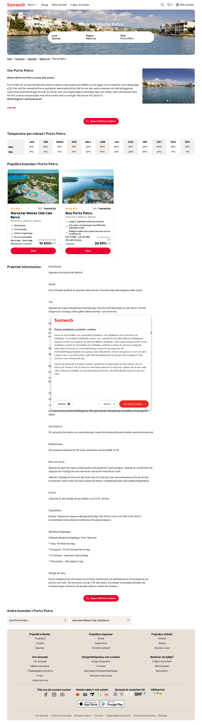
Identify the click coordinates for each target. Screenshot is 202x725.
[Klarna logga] (106, 696)
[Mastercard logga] (78, 696)
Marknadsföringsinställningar (101, 670)
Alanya (162, 643)
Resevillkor (162, 670)
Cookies (101, 666)
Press (40, 675)
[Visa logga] (85, 696)
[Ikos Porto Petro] (88, 213)
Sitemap (162, 715)
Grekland (40, 638)
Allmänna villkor (82, 715)
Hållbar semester (40, 666)
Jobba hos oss (40, 680)
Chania (162, 638)
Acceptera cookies (133, 404)
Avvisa (107, 404)
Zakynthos (101, 643)
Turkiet (40, 643)
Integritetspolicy (101, 661)
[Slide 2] (169, 100)
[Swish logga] (99, 696)
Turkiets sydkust (101, 647)
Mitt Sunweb (162, 666)
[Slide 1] (167, 100)
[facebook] (45, 696)
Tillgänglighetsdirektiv (40, 670)
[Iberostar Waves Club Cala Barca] (33, 213)
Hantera (62, 404)
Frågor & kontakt (162, 661)
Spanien (39, 647)
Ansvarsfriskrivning (101, 675)
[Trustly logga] (92, 696)
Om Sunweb (40, 661)
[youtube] (62, 696)
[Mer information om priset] (55, 243)
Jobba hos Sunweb (61, 715)
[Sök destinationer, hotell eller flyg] (162, 5)
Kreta (101, 638)
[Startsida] (16, 5)
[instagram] (54, 696)
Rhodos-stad (162, 647)
